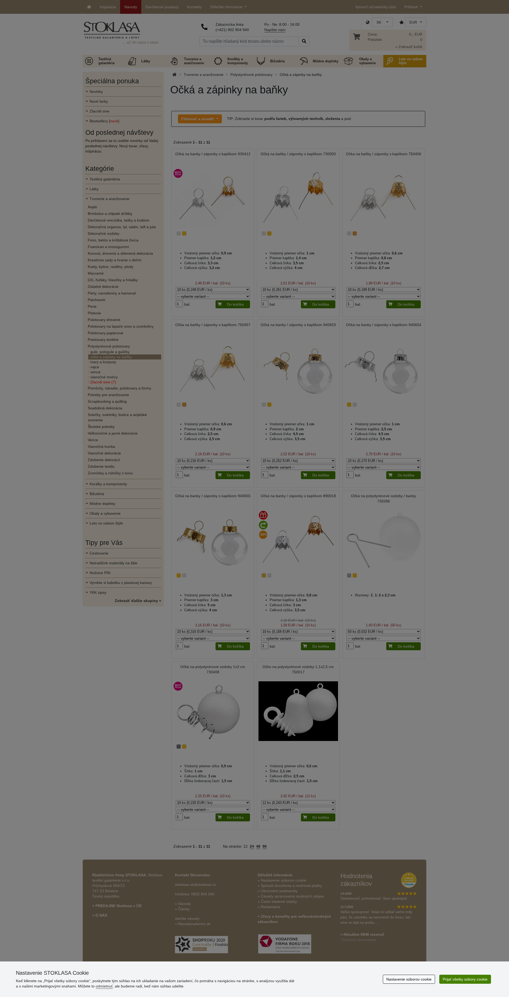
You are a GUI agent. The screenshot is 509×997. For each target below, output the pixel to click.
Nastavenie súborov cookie (409, 979)
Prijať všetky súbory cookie (465, 979)
